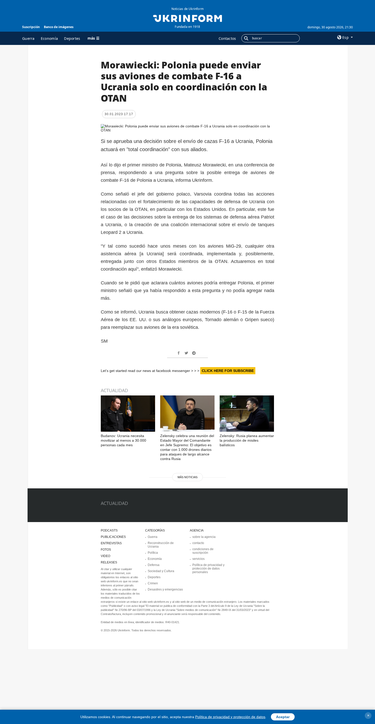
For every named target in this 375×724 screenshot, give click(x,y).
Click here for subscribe (228, 371)
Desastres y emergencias (165, 589)
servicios (198, 559)
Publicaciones (113, 537)
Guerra (28, 38)
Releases (109, 562)
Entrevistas (111, 543)
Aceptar (283, 717)
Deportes (72, 38)
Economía (49, 38)
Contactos (227, 38)
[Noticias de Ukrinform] (187, 18)
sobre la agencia (204, 537)
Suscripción (31, 27)
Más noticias (187, 477)
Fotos (106, 549)
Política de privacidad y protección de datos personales (208, 568)
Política (153, 552)
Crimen (153, 583)
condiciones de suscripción (203, 550)
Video (105, 556)
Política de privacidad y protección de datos (230, 717)
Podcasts (109, 530)
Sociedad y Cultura (161, 571)
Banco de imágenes (58, 27)
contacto (198, 543)
